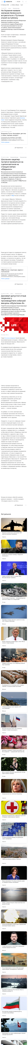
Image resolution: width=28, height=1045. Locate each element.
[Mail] (4, 1)
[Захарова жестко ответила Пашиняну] (14, 789)
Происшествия (16, 8)
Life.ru (11, 293)
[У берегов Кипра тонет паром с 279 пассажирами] (14, 702)
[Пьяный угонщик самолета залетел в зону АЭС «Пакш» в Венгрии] (14, 615)
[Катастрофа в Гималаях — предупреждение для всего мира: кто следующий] (14, 593)
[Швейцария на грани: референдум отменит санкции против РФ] (14, 1028)
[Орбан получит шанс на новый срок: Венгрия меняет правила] (14, 571)
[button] (14, 325)
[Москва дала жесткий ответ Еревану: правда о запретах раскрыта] (14, 724)
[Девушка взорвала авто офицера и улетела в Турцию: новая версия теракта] (14, 811)
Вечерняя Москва (14, 157)
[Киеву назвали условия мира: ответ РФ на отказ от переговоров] (14, 637)
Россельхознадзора (9, 338)
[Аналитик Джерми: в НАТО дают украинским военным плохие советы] (14, 920)
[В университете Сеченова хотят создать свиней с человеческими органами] (14, 680)
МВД (13, 195)
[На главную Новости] (8, 1)
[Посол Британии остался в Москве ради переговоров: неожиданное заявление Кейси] (14, 963)
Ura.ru (9, 8)
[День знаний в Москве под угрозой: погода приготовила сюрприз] (14, 767)
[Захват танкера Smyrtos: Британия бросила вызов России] (14, 898)
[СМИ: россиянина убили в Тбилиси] (14, 854)
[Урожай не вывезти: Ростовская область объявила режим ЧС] (14, 985)
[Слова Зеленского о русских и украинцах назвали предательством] (14, 941)
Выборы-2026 (5, 4)
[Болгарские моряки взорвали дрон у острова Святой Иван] (14, 1007)
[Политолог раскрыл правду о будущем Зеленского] (14, 550)
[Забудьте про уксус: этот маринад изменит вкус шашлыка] (14, 659)
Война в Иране (15, 4)
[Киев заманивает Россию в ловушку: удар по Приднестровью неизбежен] (14, 876)
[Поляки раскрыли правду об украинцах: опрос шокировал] (14, 833)
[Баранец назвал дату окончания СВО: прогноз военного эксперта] (14, 528)
